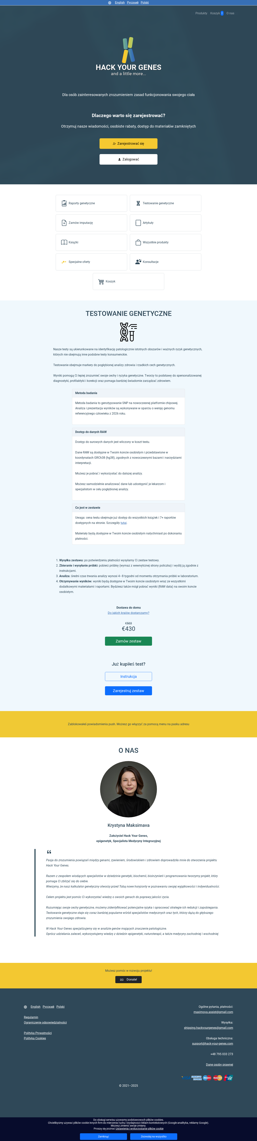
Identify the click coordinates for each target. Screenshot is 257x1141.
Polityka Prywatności (38, 1033)
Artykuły (148, 223)
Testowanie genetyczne (158, 203)
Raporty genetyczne (82, 203)
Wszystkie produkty (156, 242)
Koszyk (110, 281)
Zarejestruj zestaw (128, 691)
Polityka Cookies (35, 1038)
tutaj (124, 523)
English (120, 2)
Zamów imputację (81, 223)
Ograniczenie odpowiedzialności (45, 1022)
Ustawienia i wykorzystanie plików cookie (139, 1128)
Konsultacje (150, 262)
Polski (145, 2)
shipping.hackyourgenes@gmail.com (208, 1028)
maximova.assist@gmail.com (213, 1012)
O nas (230, 13)
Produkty (201, 13)
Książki (73, 242)
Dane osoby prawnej (219, 1064)
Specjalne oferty (79, 262)
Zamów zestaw (128, 641)
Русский (132, 2)
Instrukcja (128, 676)
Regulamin (31, 1017)
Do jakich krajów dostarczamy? (128, 613)
